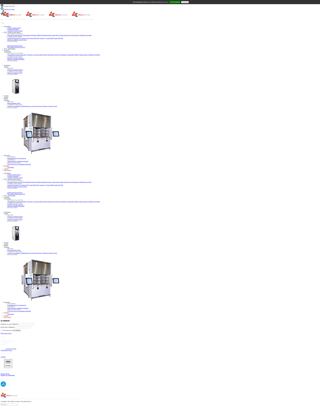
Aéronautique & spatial (13, 55)
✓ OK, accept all (175, 2)
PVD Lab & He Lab (12, 164)
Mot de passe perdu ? (6, 333)
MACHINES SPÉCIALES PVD (16, 47)
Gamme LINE (25, 38)
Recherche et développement (71, 35)
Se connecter (17, 330)
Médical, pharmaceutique (81, 55)
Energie (56, 55)
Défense (16, 35)
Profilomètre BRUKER (24, 164)
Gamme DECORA (34, 38)
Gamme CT (43, 38)
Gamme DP (10, 38)
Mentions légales (5, 374)
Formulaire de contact (9, 9)
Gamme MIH (49, 38)
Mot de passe (7, 327)
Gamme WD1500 (58, 38)
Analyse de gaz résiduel (13, 106)
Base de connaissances (20, 158)
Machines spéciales (18, 58)
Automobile (23, 55)
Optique (61, 35)
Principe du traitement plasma (15, 70)
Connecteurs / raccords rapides (34, 55)
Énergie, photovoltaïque (24, 35)
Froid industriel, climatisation (66, 55)
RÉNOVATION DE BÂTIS (14, 46)
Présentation (10, 158)
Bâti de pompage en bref (13, 103)
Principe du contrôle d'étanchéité (15, 59)
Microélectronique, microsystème (50, 35)
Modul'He (10, 58)
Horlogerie (34, 35)
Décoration (10, 35)
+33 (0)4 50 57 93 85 (10, 349)
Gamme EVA (17, 38)
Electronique (50, 55)
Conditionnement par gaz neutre (28, 106)
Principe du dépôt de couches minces (17, 40)
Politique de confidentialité (8, 375)
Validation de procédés (85, 35)
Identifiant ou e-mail (9, 324)
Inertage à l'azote (52, 106)
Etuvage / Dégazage (42, 106)
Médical (39, 35)
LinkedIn (3, 357)
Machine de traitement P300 (14, 73)
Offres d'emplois (11, 161)
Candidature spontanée (22, 161)
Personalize (185, 2)
